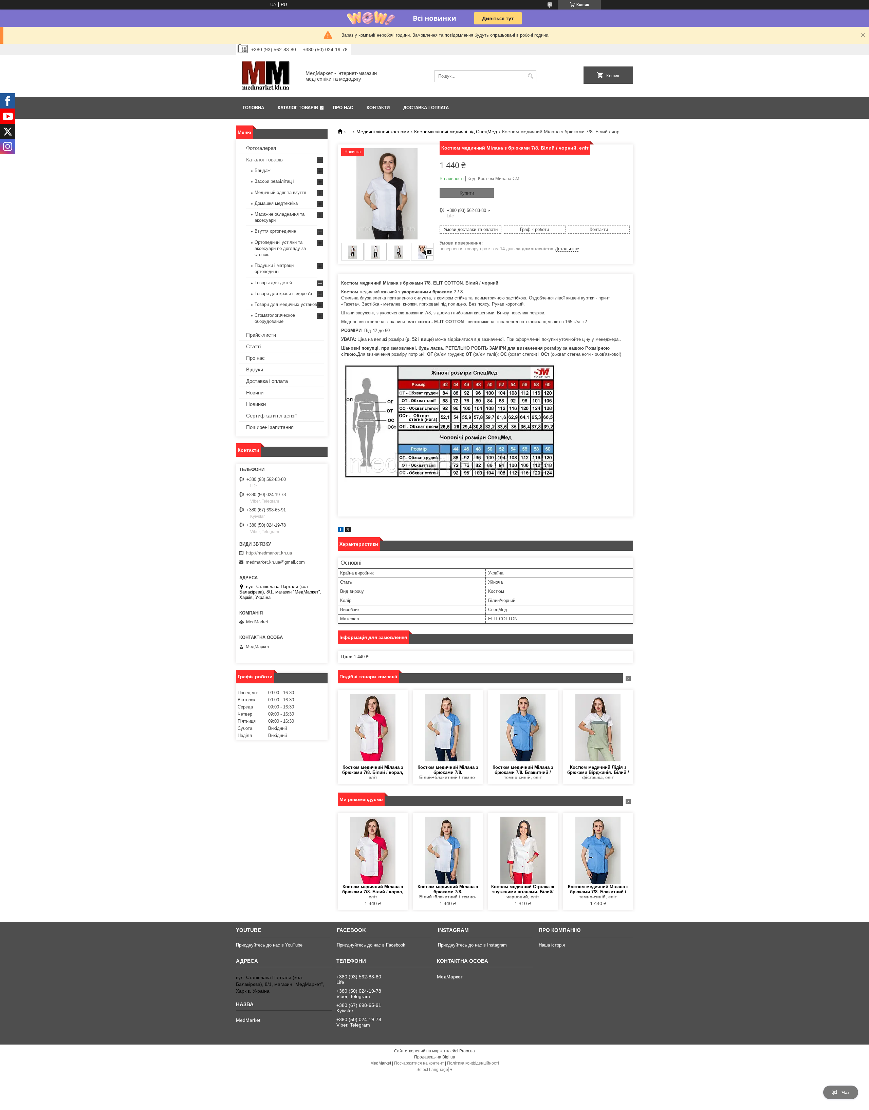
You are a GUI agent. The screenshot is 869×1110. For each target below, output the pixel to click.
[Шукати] (530, 76)
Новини (254, 392)
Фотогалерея (261, 148)
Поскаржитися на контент (419, 1063)
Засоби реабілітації (274, 181)
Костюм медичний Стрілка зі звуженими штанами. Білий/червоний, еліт (522, 891)
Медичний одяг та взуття (280, 192)
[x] (348, 530)
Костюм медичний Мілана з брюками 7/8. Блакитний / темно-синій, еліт (523, 772)
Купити (467, 193)
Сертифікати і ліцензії (271, 415)
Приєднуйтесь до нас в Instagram (472, 945)
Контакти (378, 107)
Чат (846, 1092)
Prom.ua (467, 1051)
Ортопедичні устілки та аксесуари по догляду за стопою (280, 248)
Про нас (343, 107)
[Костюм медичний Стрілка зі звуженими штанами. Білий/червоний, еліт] (522, 850)
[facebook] (341, 530)
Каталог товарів (298, 107)
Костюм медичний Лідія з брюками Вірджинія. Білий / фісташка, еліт (598, 772)
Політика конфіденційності (473, 1063)
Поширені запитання (270, 427)
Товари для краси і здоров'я (283, 293)
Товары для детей (273, 282)
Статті (253, 346)
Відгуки (254, 369)
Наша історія (552, 945)
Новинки (256, 404)
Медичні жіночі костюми (382, 131)
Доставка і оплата (426, 107)
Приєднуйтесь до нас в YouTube (269, 945)
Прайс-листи (261, 335)
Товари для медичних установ (286, 304)
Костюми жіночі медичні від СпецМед (455, 131)
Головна (253, 107)
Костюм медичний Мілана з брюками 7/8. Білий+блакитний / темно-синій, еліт (448, 773)
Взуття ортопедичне (275, 231)
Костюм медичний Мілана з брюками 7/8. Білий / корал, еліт (372, 772)
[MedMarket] (266, 76)
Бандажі (263, 170)
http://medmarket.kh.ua (269, 553)
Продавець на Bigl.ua (434, 1057)
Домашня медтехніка (276, 203)
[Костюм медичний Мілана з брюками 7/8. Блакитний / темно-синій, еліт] (522, 727)
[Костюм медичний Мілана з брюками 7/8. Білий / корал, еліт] (372, 727)
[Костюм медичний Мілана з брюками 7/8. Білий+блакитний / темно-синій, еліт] (447, 727)
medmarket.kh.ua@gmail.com (275, 562)
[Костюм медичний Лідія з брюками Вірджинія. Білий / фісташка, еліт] (598, 727)
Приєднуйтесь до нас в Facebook (371, 945)
